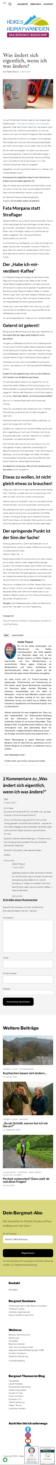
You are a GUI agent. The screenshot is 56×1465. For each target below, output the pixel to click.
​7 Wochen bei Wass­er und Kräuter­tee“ (32, 123)
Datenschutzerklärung (26, 1264)
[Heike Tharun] (10, 658)
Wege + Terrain (35, 1172)
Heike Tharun (25, 642)
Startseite (13, 624)
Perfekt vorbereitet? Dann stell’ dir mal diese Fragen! (26, 1180)
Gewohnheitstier (11, 620)
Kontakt (13, 1289)
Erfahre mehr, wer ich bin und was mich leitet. (25, 761)
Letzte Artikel (17, 635)
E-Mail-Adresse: (10, 1233)
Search (10, 4)
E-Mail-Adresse (10, 973)
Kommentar (9, 917)
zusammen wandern (12, 1175)
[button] (5, 1460)
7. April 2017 (18, 867)
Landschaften (9, 1172)
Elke (6, 799)
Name (6, 957)
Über (6, 635)
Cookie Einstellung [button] (17, 1360)
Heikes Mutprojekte (30, 620)
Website (6, 989)
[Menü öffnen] (4, 3)
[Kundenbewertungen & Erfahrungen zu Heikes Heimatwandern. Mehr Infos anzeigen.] (47, 1455)
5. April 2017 (10, 802)
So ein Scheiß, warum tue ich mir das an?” (25, 1125)
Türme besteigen (26, 1069)
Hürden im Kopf (10, 1069)
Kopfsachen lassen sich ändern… (25, 1073)
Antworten (9, 860)
